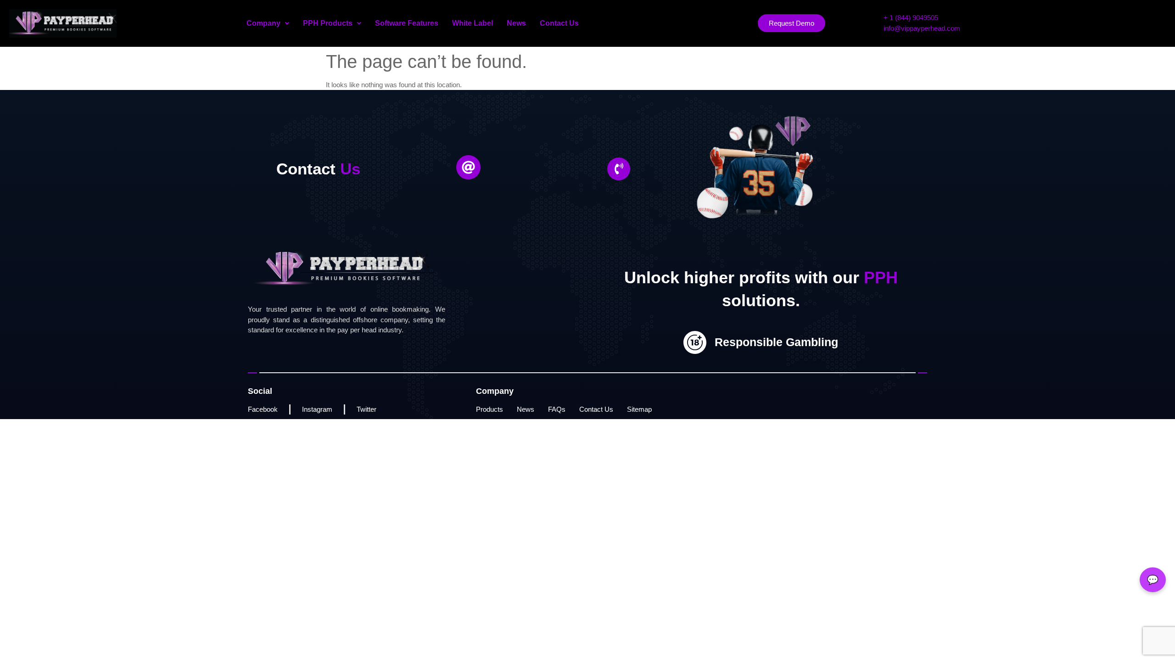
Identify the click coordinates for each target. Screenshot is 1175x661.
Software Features (406, 23)
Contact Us (559, 23)
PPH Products (327, 23)
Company (263, 23)
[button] (268, 23)
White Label (472, 23)
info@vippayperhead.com (922, 28)
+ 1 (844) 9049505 (911, 18)
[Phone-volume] (618, 168)
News (516, 23)
